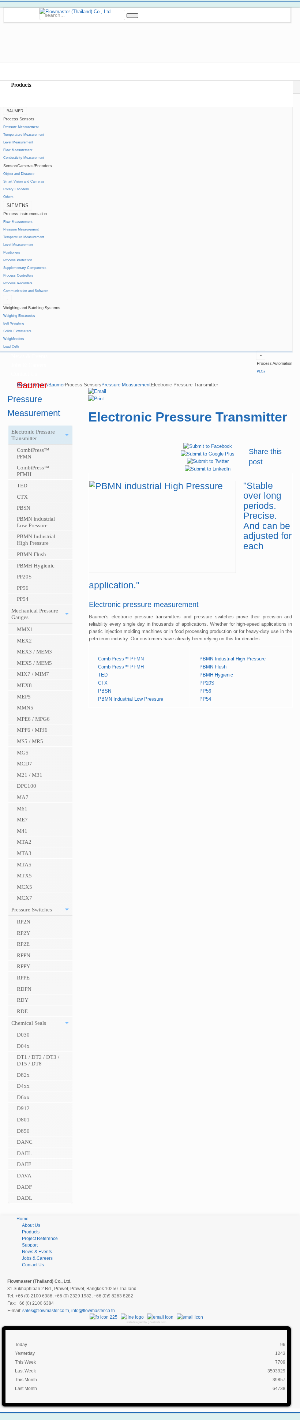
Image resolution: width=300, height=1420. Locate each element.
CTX (103, 683)
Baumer (56, 384)
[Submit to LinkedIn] (207, 468)
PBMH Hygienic (216, 675)
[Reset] (132, 15)
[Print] (96, 398)
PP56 (205, 691)
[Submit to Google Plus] (208, 453)
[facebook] (10, 7)
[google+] (22, 7)
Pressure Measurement (126, 384)
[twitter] (34, 7)
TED (103, 675)
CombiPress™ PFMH (121, 667)
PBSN (104, 691)
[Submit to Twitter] (208, 461)
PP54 (205, 699)
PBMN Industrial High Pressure (232, 659)
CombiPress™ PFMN (121, 659)
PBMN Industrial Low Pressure (130, 699)
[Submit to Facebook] (207, 446)
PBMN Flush (212, 667)
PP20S (206, 683)
